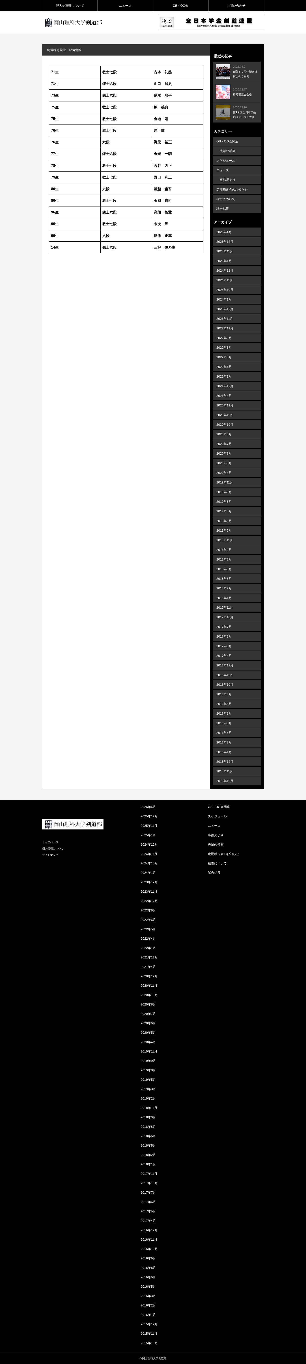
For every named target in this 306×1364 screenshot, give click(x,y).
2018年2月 (224, 588)
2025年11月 (224, 251)
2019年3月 (224, 521)
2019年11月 (224, 482)
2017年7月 (224, 627)
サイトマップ (50, 855)
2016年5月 (224, 723)
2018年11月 (224, 540)
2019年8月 (224, 501)
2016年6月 (224, 713)
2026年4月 (224, 232)
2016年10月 (224, 684)
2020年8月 (224, 434)
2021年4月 (224, 395)
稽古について (225, 199)
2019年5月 (224, 511)
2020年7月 (224, 444)
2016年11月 (224, 675)
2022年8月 (224, 338)
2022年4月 (224, 367)
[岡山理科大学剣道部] (73, 22)
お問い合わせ (236, 5)
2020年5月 (224, 463)
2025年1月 (224, 261)
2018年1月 (224, 598)
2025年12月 (224, 241)
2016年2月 (224, 742)
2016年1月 (224, 752)
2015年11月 (224, 771)
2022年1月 (224, 376)
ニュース (125, 5)
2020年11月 (224, 415)
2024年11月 (224, 280)
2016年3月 (224, 733)
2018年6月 (224, 569)
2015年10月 (224, 781)
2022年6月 (224, 347)
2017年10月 (224, 617)
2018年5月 (224, 578)
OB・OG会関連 (227, 141)
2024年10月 (224, 290)
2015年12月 (224, 761)
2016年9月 (224, 694)
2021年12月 (224, 386)
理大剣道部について (70, 5)
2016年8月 (224, 704)
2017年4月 (224, 655)
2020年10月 (224, 424)
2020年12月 (224, 405)
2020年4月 (224, 473)
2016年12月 (224, 665)
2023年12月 (224, 309)
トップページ (50, 842)
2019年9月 (224, 492)
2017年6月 (224, 636)
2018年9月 (224, 550)
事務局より (227, 180)
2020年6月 (224, 453)
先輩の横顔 (227, 151)
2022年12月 (224, 328)
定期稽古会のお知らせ (232, 189)
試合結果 (222, 209)
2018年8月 (224, 559)
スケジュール (225, 160)
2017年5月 (224, 646)
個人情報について (53, 848)
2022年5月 (224, 357)
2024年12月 (224, 270)
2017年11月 (224, 607)
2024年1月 (224, 299)
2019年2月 (224, 530)
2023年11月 (224, 318)
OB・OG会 (180, 5)
